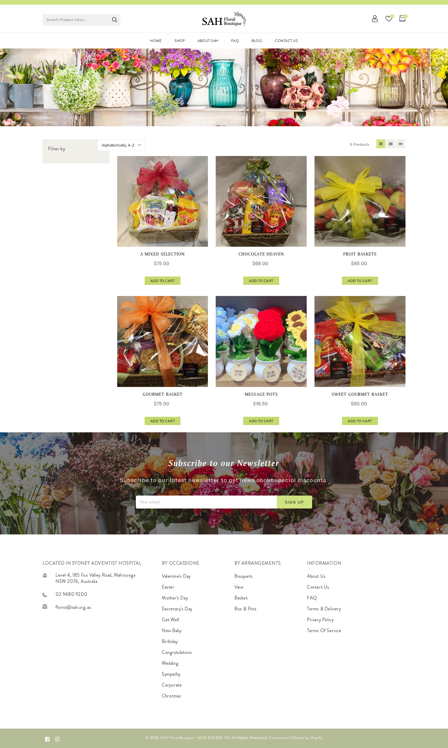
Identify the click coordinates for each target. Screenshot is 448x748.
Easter (168, 587)
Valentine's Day (176, 576)
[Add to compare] (201, 198)
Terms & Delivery (324, 608)
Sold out (300, 163)
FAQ (312, 598)
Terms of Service (324, 630)
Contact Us (318, 587)
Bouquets (243, 576)
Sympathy (171, 674)
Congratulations (177, 652)
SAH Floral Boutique (177, 737)
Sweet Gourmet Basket (360, 394)
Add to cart (201, 163)
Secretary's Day (177, 608)
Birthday (170, 641)
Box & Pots (245, 608)
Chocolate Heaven (261, 254)
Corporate (172, 685)
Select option (399, 163)
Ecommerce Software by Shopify (295, 737)
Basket (241, 598)
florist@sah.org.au (73, 607)
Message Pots (261, 394)
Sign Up (294, 502)
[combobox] (81, 20)
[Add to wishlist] (201, 187)
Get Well (170, 619)
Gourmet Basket (163, 394)
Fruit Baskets (360, 254)
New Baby (172, 630)
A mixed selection (162, 254)
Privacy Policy (320, 619)
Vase (238, 587)
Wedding (170, 663)
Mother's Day (175, 598)
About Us (316, 576)
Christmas (171, 696)
